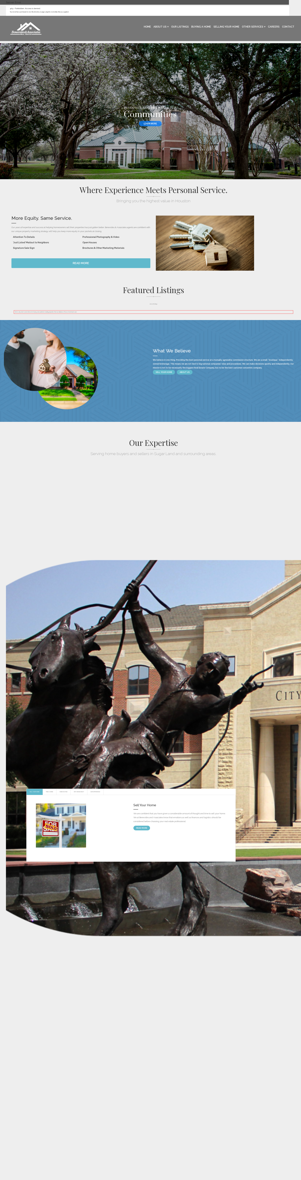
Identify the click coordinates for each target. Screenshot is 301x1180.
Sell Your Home (164, 372)
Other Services (253, 26)
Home (147, 26)
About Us (160, 26)
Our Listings (180, 26)
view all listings (153, 304)
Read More (81, 263)
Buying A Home (201, 26)
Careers (274, 26)
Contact (288, 26)
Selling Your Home (226, 26)
